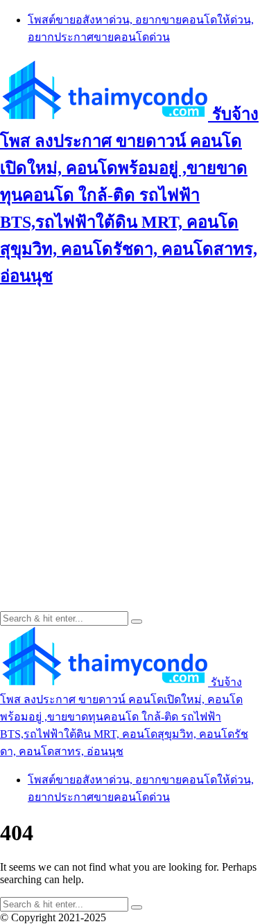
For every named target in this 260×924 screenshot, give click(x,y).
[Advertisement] (130, 433)
